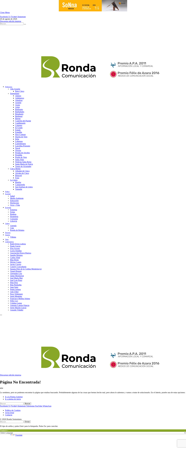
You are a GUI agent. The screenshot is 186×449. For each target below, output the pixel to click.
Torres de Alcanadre (23, 166)
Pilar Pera (14, 283)
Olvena (18, 150)
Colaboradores (9, 242)
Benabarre (19, 114)
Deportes (8, 233)
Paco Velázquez (16, 294)
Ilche (17, 139)
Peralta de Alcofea (22, 153)
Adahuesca (19, 98)
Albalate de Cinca (22, 171)
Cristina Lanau (16, 303)
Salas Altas (19, 159)
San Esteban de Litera (24, 187)
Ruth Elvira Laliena (18, 244)
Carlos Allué (15, 257)
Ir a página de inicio (13, 399)
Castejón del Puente (23, 121)
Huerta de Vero (21, 137)
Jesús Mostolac (16, 296)
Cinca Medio (15, 169)
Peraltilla (18, 155)
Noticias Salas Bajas (23, 162)
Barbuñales (19, 112)
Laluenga (19, 141)
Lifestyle (13, 221)
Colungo (18, 125)
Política (7, 192)
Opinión (7, 235)
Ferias (12, 212)
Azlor (17, 107)
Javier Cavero (15, 264)
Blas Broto (14, 260)
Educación (14, 200)
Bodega (13, 214)
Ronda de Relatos (17, 230)
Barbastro (19, 109)
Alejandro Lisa (16, 273)
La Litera (13, 180)
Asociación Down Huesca (20, 253)
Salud (12, 196)
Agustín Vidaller (16, 310)
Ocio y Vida (15, 205)
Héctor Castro (15, 262)
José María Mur (16, 278)
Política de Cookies (12, 410)
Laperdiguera (20, 144)
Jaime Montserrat (17, 276)
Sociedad (8, 194)
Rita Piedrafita (16, 285)
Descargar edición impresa (10, 21)
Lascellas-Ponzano (22, 146)
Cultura (7, 223)
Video (7, 239)
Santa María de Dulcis (24, 164)
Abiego (18, 96)
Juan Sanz (14, 287)
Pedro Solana (15, 289)
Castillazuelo (20, 123)
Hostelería (14, 216)
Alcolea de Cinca (22, 173)
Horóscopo (14, 203)
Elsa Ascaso (15, 248)
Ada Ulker (14, 292)
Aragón (18, 103)
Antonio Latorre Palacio (19, 305)
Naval (17, 148)
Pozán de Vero (21, 157)
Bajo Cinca (19, 91)
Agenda (13, 226)
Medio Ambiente (17, 198)
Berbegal (18, 116)
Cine (12, 228)
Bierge (17, 118)
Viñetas (13, 237)
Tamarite (18, 189)
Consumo (14, 219)
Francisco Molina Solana (20, 298)
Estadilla (18, 132)
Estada (17, 130)
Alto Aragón (15, 89)
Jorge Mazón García (18, 308)
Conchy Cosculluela (18, 267)
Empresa (13, 210)
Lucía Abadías (16, 251)
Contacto (8, 415)
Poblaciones (8, 87)
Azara (17, 105)
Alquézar (19, 100)
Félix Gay (14, 301)
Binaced (18, 175)
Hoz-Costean (20, 134)
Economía (8, 207)
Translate (18, 435)
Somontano (14, 93)
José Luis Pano (16, 280)
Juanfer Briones (16, 255)
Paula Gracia (15, 246)
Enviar (27, 422)
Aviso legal (9, 413)
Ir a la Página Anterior (14, 397)
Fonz (17, 178)
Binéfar (18, 182)
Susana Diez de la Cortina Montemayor (26, 269)
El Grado (19, 128)
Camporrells (20, 185)
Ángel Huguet (16, 271)
